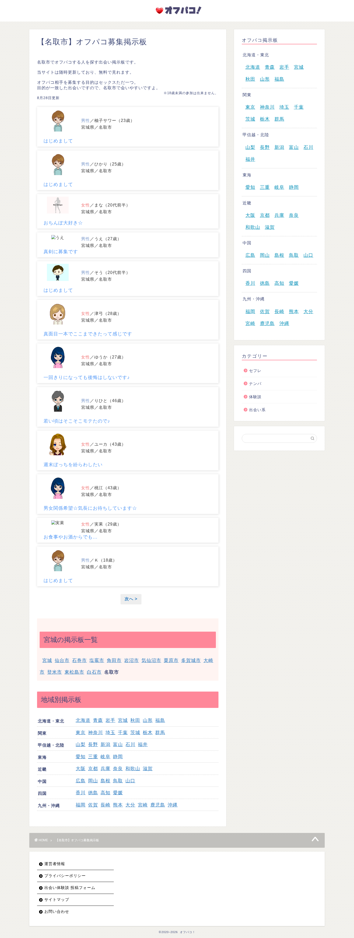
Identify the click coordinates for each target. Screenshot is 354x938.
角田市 (114, 660)
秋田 (135, 720)
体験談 (255, 397)
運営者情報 (54, 863)
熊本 (118, 805)
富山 (118, 744)
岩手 (110, 720)
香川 (81, 792)
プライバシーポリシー (65, 875)
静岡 (118, 756)
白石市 (94, 672)
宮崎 (143, 805)
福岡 (81, 805)
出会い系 (257, 410)
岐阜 (105, 756)
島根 (105, 780)
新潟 (105, 744)
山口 (130, 780)
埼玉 (110, 732)
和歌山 (132, 768)
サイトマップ (56, 899)
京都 (93, 768)
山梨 (81, 744)
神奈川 (95, 732)
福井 (143, 744)
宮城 (47, 660)
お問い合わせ (56, 911)
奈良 (118, 768)
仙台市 (62, 660)
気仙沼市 (151, 660)
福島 (160, 720)
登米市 (54, 672)
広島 (81, 780)
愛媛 (118, 792)
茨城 (135, 732)
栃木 (148, 732)
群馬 (160, 732)
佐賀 (93, 805)
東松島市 (74, 672)
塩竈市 (96, 660)
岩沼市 (131, 660)
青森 (98, 720)
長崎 (105, 805)
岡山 (93, 780)
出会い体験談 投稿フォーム (69, 887)
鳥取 (118, 780)
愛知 (81, 756)
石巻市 (79, 660)
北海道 (83, 720)
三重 (93, 756)
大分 (130, 805)
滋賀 (148, 768)
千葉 (123, 732)
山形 (148, 720)
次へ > (131, 599)
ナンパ (255, 383)
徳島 (93, 792)
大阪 (81, 768)
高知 (105, 792)
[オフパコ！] (177, 15)
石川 (130, 744)
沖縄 (173, 805)
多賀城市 (191, 660)
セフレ (255, 370)
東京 (81, 732)
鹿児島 (157, 805)
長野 (93, 744)
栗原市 (171, 660)
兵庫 (105, 768)
